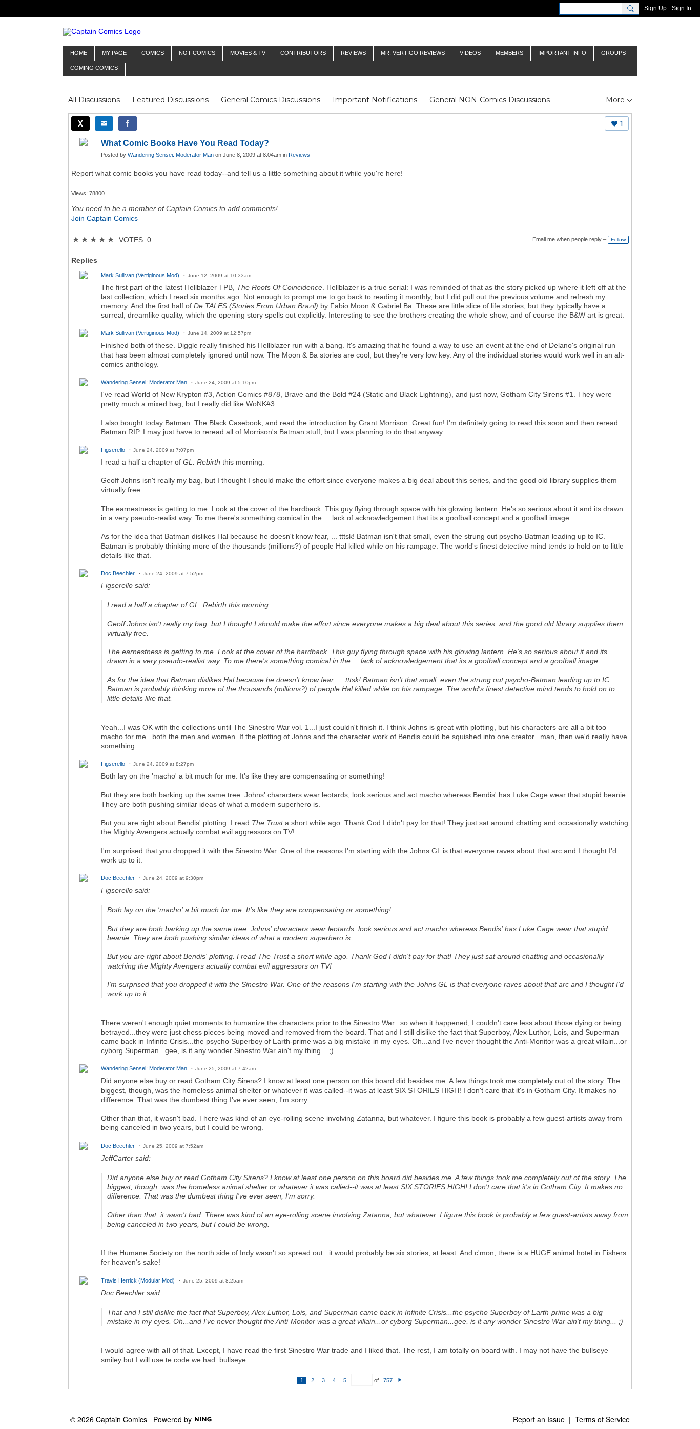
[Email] (104, 123)
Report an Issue (539, 1419)
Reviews (299, 155)
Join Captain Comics (104, 218)
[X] (80, 123)
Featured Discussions (170, 99)
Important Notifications (375, 99)
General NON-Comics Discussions (489, 99)
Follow (618, 239)
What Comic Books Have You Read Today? (185, 143)
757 (388, 1380)
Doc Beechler (118, 573)
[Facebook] (127, 123)
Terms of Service (602, 1419)
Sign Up (655, 8)
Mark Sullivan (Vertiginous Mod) (140, 275)
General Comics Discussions (270, 99)
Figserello (113, 450)
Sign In (681, 8)
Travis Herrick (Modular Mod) (138, 1280)
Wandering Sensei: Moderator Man (171, 155)
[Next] (400, 1380)
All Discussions (94, 99)
